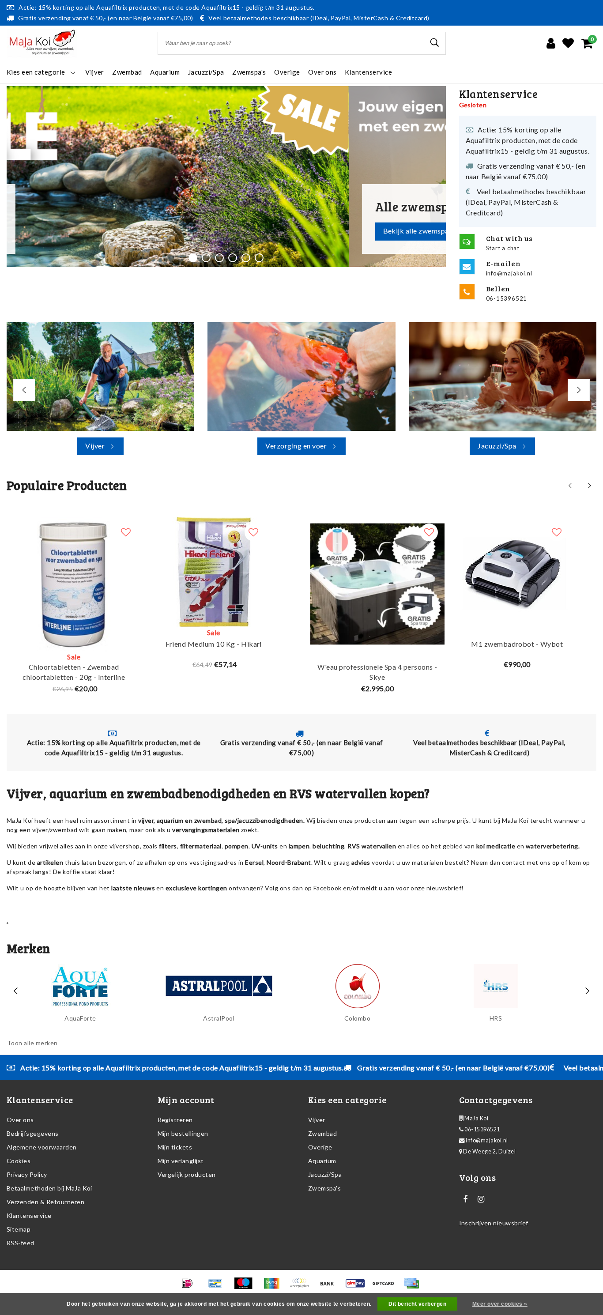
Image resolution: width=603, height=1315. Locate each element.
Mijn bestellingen (183, 1133)
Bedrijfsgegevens (33, 1133)
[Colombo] (357, 986)
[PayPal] (302, 1287)
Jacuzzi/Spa (325, 1174)
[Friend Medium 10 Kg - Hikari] (213, 572)
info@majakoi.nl (487, 1140)
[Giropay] (358, 1287)
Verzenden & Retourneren (45, 1202)
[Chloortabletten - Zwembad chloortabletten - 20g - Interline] (74, 584)
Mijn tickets (175, 1147)
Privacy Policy (27, 1174)
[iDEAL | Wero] (190, 1287)
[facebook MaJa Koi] (465, 1199)
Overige (320, 1147)
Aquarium (322, 1160)
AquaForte (80, 1018)
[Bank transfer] (330, 1287)
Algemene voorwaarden (42, 1147)
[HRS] (496, 986)
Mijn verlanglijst (181, 1160)
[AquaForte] (80, 986)
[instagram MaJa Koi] (481, 1199)
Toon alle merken (32, 1043)
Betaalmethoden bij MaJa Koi (49, 1188)
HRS (496, 1018)
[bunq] (274, 1287)
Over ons (20, 1119)
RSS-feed (20, 1243)
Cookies (18, 1160)
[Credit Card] (413, 1287)
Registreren (175, 1119)
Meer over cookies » (500, 1304)
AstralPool (218, 1018)
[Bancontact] (218, 1287)
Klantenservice (29, 1215)
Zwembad (322, 1133)
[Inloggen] (550, 43)
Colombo (357, 1018)
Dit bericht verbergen (417, 1304)
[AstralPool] (219, 986)
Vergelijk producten (187, 1174)
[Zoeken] (435, 43)
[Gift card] (386, 1287)
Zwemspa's (324, 1188)
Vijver (316, 1119)
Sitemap (18, 1229)
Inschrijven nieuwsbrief (493, 1223)
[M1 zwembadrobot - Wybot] (517, 572)
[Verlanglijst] (568, 43)
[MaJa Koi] (42, 43)
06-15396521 (482, 1129)
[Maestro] (246, 1287)
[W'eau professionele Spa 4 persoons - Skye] (377, 584)
